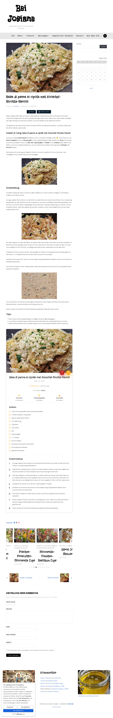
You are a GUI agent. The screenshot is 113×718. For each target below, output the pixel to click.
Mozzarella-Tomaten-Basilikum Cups (39, 556)
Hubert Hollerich (45, 678)
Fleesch (30, 36)
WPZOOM (70, 704)
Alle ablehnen (25, 707)
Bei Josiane (21, 14)
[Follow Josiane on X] (16, 523)
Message (9, 609)
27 (91, 80)
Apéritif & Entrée (12, 546)
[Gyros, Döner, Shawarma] (61, 529)
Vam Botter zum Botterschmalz (88, 696)
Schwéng (9, 548)
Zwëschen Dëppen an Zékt (56, 686)
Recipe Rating (10, 602)
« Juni (91, 88)
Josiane (16, 106)
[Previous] (6, 541)
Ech (13, 36)
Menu (20, 36)
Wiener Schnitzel (52, 578)
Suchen (79, 44)
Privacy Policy (56, 707)
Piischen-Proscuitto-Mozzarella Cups (17, 556)
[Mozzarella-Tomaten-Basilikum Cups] (39, 529)
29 (100, 80)
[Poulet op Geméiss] (14, 577)
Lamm (61, 546)
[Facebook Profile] (14, 523)
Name (8, 627)
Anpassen (10, 707)
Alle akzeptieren (18, 710)
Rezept (32, 111)
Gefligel (54, 546)
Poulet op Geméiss (26, 578)
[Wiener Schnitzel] (64, 577)
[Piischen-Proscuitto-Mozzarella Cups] (16, 529)
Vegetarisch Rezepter (62, 36)
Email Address (11, 634)
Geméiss (46, 546)
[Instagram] (19, 523)
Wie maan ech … (94, 36)
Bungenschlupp (52, 681)
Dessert (80, 36)
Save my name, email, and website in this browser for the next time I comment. (31, 650)
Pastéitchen (57, 678)
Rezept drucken (44, 111)
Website (8, 642)
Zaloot (17, 548)
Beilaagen (43, 36)
